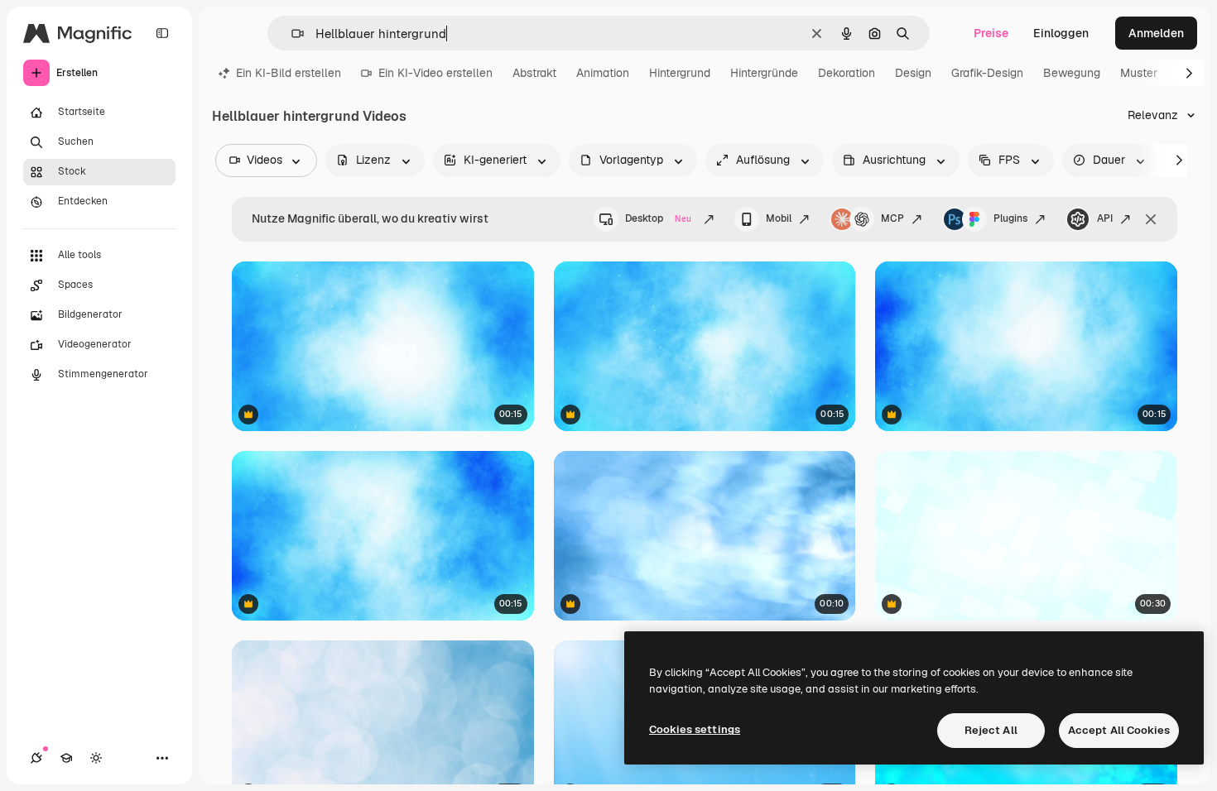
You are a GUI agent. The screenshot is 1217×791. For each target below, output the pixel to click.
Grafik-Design (987, 72)
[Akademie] (66, 758)
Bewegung (1071, 72)
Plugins (1010, 218)
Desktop (658, 218)
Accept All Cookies (1119, 730)
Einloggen (1061, 33)
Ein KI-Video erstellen (435, 72)
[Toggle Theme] (96, 758)
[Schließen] (1150, 219)
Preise (991, 33)
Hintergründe (764, 72)
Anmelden (1156, 33)
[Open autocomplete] (291, 33)
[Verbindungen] (36, 758)
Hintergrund (679, 72)
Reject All (990, 730)
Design (913, 72)
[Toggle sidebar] (162, 33)
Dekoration (846, 72)
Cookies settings (694, 729)
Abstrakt (534, 72)
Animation (602, 72)
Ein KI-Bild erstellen (288, 72)
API (1105, 218)
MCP (892, 218)
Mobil (778, 218)
